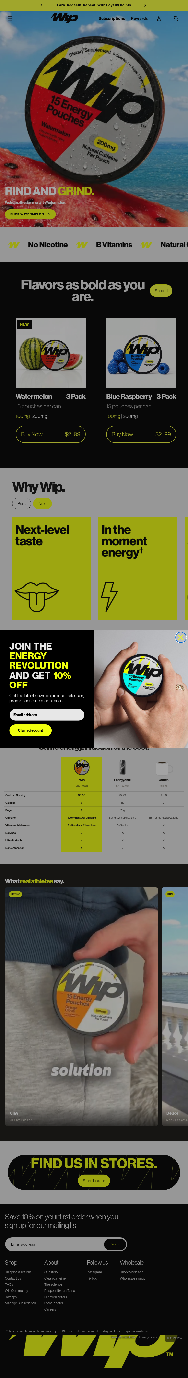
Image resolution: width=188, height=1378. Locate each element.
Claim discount (30, 730)
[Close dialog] (181, 637)
